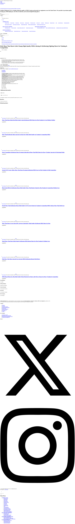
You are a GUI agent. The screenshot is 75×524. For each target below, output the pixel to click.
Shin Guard (5, 503)
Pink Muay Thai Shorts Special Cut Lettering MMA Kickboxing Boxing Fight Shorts (21, 259)
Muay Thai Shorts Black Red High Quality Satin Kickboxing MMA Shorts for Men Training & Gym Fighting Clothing (28, 120)
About (1, 2)
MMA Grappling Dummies (32, 24)
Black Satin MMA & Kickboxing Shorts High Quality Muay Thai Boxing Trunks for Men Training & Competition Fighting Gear (31, 187)
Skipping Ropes (6, 505)
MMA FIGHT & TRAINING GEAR (7, 316)
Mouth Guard (6, 504)
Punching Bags (6, 501)
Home (1, 1)
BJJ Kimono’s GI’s (6, 513)
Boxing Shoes (6, 499)
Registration (2, 3)
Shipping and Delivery (5, 309)
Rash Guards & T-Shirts (8, 24)
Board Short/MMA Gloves (7, 517)
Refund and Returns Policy (6, 307)
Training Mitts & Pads (24, 24)
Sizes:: (1, 65)
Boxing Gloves (6, 498)
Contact (3, 311)
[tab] (38, 70)
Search (1, 15)
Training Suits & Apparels (7, 515)
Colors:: (1, 64)
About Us (3, 305)
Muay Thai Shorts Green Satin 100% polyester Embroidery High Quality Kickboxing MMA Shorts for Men (26, 223)
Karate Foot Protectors (32, 31)
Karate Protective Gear (17, 31)
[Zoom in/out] (3, 493)
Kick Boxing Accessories (16, 24)
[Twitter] (37, 402)
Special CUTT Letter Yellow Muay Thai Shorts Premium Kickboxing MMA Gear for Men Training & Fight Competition (29, 170)
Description (3, 70)
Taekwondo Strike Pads (25, 31)
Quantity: (38, 66)
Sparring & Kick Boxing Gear (41, 24)
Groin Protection (6, 507)
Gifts (4, 506)
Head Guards (5, 500)
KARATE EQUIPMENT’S (6, 317)
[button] (6, 21)
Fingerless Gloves (6, 502)
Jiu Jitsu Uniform (6, 514)
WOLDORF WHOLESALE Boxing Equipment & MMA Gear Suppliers (10, 8)
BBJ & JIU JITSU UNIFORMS (6, 315)
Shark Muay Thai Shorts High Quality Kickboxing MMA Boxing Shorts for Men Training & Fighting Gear (26, 241)
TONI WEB (6, 489)
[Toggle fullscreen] (2, 493)
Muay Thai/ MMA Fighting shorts (13, 68)
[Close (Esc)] (0, 493)
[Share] (1, 493)
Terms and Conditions (5, 306)
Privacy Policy (4, 308)
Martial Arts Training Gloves (9, 31)
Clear (8, 65)
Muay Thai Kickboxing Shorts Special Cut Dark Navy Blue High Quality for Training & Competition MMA (26, 134)
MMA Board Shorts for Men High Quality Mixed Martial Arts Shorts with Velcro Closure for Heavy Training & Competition (30, 276)
